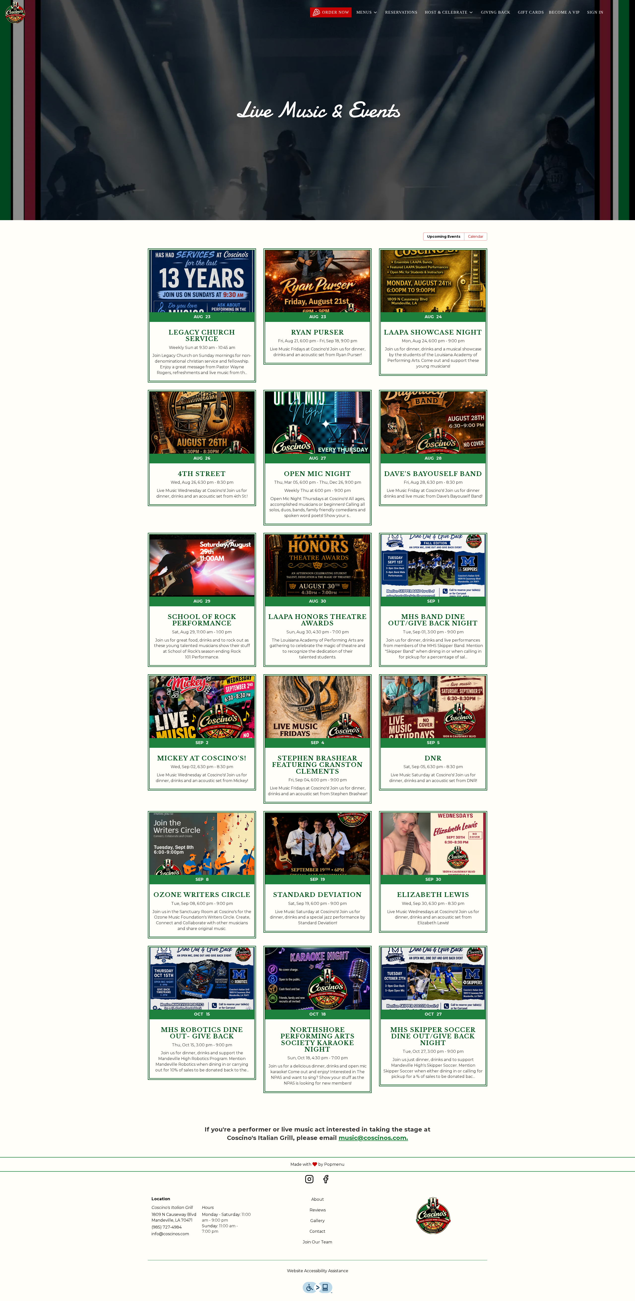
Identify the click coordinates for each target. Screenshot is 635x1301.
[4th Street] (202, 452)
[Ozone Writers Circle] (202, 878)
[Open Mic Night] (317, 461)
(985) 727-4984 (167, 1227)
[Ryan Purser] (317, 310)
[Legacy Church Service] (202, 319)
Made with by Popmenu (174, 1164)
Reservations (401, 12)
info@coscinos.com (170, 1234)
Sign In (595, 12)
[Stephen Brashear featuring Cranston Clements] (317, 742)
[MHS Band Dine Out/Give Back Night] (433, 603)
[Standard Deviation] (317, 875)
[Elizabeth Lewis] (433, 875)
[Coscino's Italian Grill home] (15, 12)
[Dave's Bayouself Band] (433, 452)
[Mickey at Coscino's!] (202, 736)
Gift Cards (531, 12)
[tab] (443, 236)
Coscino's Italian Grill (433, 1215)
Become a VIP (564, 12)
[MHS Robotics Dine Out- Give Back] (202, 1016)
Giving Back (495, 12)
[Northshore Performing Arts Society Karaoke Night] (317, 1023)
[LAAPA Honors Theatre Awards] (317, 603)
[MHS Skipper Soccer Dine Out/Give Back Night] (433, 1020)
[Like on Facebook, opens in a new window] (325, 1180)
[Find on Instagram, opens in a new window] (309, 1180)
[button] (367, 12)
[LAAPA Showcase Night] (433, 315)
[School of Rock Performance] (202, 603)
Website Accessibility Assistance (317, 1270)
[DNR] (433, 736)
